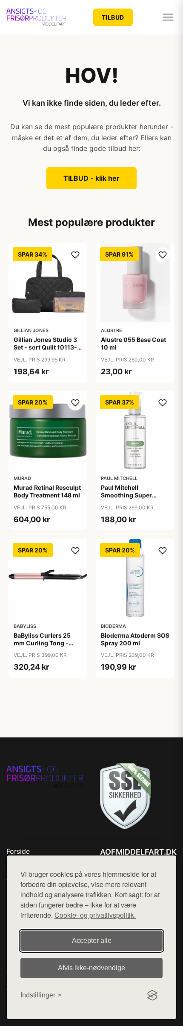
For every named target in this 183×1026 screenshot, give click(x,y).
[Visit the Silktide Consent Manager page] (152, 995)
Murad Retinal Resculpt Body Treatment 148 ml (47, 491)
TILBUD (113, 17)
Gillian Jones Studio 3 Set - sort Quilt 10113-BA (45, 347)
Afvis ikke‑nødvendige (91, 967)
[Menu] (168, 17)
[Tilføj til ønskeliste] (75, 255)
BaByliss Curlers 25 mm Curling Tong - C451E (42, 643)
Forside (18, 851)
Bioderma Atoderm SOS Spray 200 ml (135, 639)
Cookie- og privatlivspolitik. (95, 915)
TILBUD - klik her (91, 178)
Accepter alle (92, 940)
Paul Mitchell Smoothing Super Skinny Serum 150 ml (131, 495)
